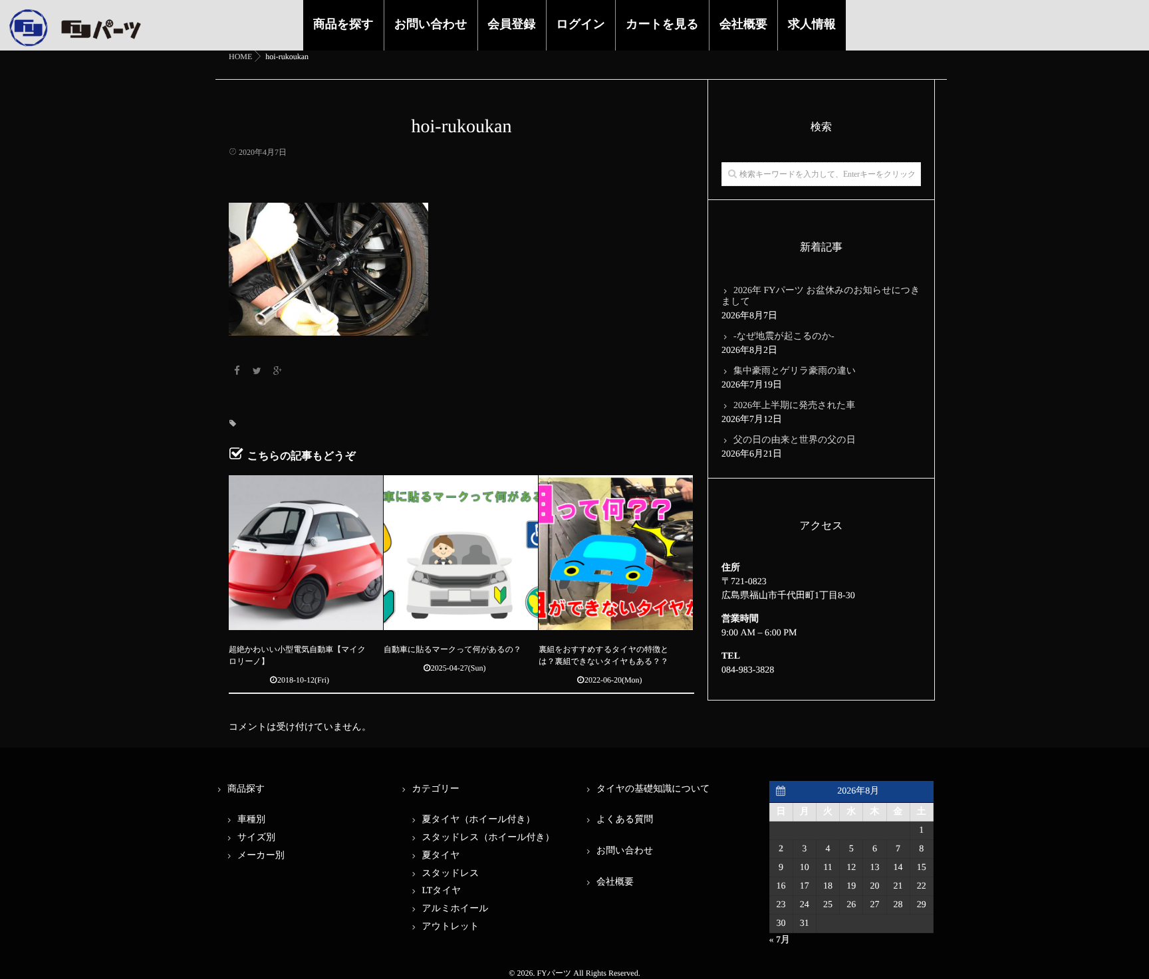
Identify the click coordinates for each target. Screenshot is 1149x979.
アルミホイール (455, 909)
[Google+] (277, 372)
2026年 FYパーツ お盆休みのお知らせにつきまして (820, 296)
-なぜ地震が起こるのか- (783, 337)
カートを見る (662, 24)
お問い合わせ (430, 24)
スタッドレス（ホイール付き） (488, 838)
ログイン (581, 24)
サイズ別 (256, 838)
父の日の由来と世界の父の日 (794, 440)
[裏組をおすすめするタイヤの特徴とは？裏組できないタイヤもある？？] (616, 552)
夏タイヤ (441, 856)
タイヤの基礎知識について (653, 789)
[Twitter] (257, 372)
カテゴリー (435, 789)
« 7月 (780, 940)
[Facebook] (237, 372)
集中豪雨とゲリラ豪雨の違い (794, 371)
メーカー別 (261, 856)
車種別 (251, 820)
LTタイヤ (441, 891)
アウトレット (450, 927)
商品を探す (343, 24)
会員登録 (512, 24)
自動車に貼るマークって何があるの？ (452, 649)
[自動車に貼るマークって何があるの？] (461, 552)
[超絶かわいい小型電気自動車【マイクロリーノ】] (306, 552)
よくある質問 (624, 820)
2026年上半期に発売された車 (794, 406)
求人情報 (812, 24)
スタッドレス (450, 874)
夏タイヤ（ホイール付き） (478, 820)
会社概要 (743, 24)
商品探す (246, 789)
